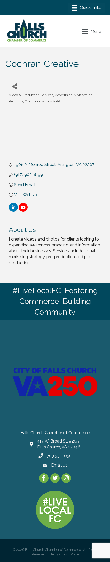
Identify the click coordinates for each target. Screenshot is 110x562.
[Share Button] (14, 86)
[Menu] (86, 8)
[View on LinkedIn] (13, 210)
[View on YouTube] (23, 210)
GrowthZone (69, 554)
